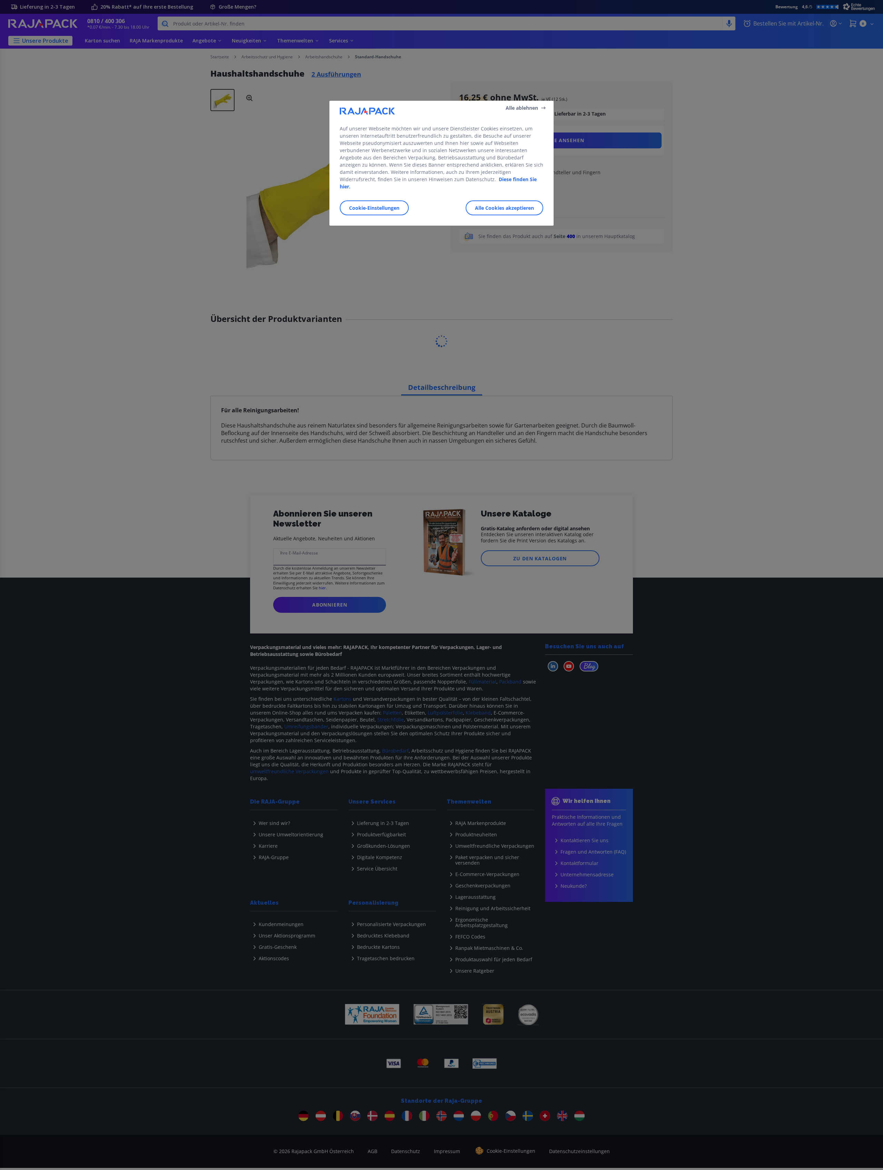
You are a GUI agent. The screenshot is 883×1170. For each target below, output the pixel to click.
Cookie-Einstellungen (374, 208)
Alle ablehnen (522, 108)
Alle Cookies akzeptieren (504, 208)
